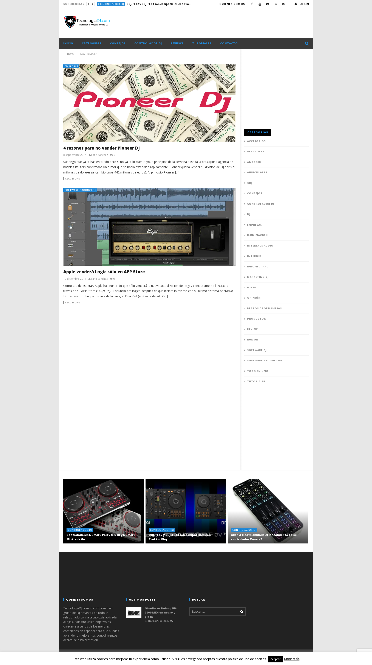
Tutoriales (202, 43)
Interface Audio (260, 245)
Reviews (177, 43)
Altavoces (255, 151)
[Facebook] (252, 4)
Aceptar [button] (275, 659)
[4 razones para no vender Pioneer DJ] (149, 103)
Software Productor (80, 190)
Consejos (118, 43)
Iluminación (257, 235)
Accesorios (256, 141)
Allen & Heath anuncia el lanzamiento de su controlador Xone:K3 (159, 4)
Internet (254, 256)
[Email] (268, 4)
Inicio (68, 43)
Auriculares (257, 172)
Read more (72, 178)
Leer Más (291, 659)
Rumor (252, 339)
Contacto (229, 43)
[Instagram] (284, 4)
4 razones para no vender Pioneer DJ (101, 148)
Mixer (251, 287)
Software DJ (257, 350)
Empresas (71, 66)
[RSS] (276, 4)
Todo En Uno (257, 371)
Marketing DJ (258, 276)
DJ (248, 214)
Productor (256, 318)
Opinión (254, 297)
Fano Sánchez (99, 155)
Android (254, 162)
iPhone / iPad (258, 266)
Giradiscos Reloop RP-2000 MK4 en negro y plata (161, 612)
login (304, 4)
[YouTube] (260, 4)
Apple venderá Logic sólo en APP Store (104, 272)
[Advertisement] (230, 22)
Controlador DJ (111, 4)
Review (252, 329)
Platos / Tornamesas (264, 308)
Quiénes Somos (232, 4)
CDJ (249, 182)
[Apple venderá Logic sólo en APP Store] (149, 227)
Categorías (91, 43)
